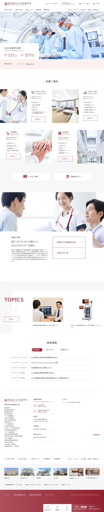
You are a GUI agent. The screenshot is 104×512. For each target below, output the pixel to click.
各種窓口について (64, 150)
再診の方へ (35, 109)
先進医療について (12, 148)
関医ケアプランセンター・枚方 (33, 484)
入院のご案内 (23, 458)
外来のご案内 (10, 458)
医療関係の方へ (65, 349)
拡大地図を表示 (96, 434)
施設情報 (57, 458)
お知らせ (70, 458)
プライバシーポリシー (50, 494)
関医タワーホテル (66, 484)
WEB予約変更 (83, 506)
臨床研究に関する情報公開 (35, 494)
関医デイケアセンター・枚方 (51, 484)
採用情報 (89, 458)
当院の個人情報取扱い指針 (19, 494)
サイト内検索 (97, 3)
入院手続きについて (89, 105)
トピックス (75, 458)
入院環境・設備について (90, 109)
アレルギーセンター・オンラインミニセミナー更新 (44, 362)
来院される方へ (50, 349)
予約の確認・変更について (39, 113)
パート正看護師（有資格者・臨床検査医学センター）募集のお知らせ (50, 378)
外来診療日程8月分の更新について (41, 367)
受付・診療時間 (36, 105)
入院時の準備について (90, 107)
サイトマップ (7, 494)
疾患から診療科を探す (13, 150)
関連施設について (64, 152)
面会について (30, 64)
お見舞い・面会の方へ (90, 112)
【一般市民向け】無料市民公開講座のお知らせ (44, 357)
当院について (36, 458)
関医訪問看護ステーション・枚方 (14, 484)
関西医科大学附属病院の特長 (66, 242)
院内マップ (62, 148)
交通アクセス (62, 145)
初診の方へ (35, 107)
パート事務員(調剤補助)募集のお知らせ (42, 372)
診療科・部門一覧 (11, 145)
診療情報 (47, 458)
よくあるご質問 (83, 458)
